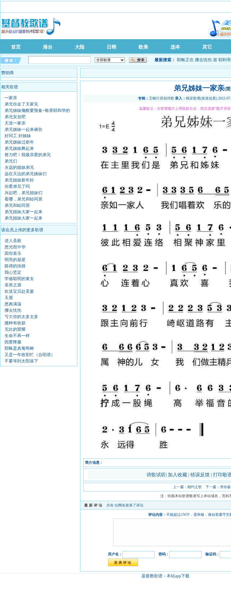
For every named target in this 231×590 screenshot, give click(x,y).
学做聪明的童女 (19, 278)
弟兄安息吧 (15, 117)
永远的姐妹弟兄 (19, 167)
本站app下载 (178, 576)
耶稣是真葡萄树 (19, 348)
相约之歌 (194, 487)
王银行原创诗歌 (161, 98)
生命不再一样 (17, 335)
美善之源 (13, 285)
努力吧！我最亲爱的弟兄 (28, 155)
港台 (48, 46)
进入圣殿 (13, 240)
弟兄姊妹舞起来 (19, 148)
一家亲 (11, 98)
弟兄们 (11, 161)
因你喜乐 (13, 253)
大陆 (80, 46)
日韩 (111, 46)
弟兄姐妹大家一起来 (23, 212)
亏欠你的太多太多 (21, 316)
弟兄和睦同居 (17, 205)
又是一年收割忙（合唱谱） (30, 354)
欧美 (143, 46)
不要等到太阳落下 (21, 361)
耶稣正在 (185, 60)
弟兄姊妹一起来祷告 (23, 129)
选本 (175, 46)
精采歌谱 (193, 98)
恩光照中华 (15, 247)
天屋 (9, 297)
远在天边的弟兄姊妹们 (26, 174)
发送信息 (209, 98)
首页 (16, 46)
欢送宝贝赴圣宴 (19, 291)
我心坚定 (13, 272)
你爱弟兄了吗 (17, 186)
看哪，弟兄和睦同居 (23, 199)
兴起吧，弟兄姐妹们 (23, 193)
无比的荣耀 (15, 329)
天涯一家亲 (15, 123)
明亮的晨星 (15, 259)
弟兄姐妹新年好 (19, 180)
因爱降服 (13, 342)
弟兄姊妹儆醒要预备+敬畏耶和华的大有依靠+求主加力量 (35, 112)
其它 (207, 46)
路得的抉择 (15, 266)
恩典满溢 (13, 304)
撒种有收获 (15, 323)
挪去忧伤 (203, 60)
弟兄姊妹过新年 (19, 142)
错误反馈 (200, 474)
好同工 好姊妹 (18, 136)
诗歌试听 (156, 474)
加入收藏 (178, 474)
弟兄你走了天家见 (21, 104)
